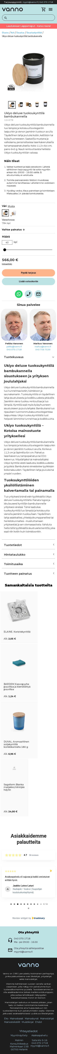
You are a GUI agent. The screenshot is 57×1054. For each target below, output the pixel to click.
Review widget (20, 918)
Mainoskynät (32, 1018)
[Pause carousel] (28, 908)
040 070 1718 (46, 2)
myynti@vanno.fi (30, 2)
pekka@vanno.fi (14, 346)
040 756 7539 (42, 349)
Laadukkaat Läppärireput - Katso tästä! (28, 26)
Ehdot (38, 1022)
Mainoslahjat (47, 1018)
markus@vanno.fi (43, 346)
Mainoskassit (16, 1018)
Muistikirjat (28, 1022)
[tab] (11, 904)
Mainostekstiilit (12, 1022)
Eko (6, 1018)
